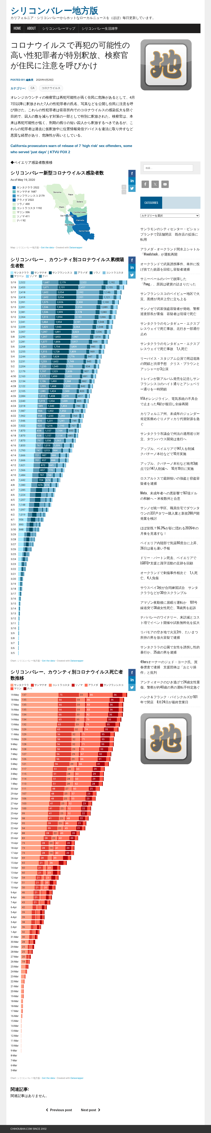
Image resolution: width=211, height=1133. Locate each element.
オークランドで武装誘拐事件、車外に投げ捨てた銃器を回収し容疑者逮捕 (170, 266)
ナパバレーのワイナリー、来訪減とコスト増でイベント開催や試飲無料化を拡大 (170, 620)
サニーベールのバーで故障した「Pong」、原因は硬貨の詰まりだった (168, 281)
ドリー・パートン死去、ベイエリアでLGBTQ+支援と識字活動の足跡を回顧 (168, 560)
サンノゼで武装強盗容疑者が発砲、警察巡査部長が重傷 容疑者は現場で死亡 (170, 311)
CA (32, 88)
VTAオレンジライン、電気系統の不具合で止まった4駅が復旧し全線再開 (169, 401)
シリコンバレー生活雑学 (100, 28)
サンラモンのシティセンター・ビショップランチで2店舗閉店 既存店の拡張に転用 (170, 234)
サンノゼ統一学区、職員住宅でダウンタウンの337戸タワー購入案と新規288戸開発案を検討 (170, 513)
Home (17, 28)
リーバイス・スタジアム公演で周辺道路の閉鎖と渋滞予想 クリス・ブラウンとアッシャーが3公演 (170, 363)
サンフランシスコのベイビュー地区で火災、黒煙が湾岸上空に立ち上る (170, 296)
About (31, 28)
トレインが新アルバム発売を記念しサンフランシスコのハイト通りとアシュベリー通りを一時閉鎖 (170, 383)
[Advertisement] (175, 125)
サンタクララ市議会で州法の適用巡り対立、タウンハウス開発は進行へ (170, 436)
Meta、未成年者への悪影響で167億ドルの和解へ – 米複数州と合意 (168, 495)
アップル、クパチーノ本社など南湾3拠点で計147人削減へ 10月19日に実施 (169, 466)
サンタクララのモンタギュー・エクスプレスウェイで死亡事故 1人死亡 (170, 346)
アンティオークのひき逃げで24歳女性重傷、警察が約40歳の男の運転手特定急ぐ (170, 684)
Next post (88, 1110)
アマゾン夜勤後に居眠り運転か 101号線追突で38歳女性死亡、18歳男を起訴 (168, 605)
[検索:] (168, 167)
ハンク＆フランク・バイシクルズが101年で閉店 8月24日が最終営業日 (168, 699)
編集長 (29, 79)
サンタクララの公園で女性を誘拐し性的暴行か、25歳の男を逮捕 (170, 649)
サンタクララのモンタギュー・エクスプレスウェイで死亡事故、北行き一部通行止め (170, 328)
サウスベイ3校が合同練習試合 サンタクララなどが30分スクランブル (169, 590)
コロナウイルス (51, 88)
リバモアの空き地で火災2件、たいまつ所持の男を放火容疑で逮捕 (169, 634)
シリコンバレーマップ (58, 28)
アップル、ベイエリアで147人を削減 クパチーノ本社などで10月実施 (169, 451)
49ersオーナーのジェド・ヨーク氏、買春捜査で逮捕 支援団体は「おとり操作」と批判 (168, 667)
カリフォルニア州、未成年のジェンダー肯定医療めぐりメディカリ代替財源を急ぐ (170, 418)
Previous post (61, 1110)
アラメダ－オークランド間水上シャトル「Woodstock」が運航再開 (170, 251)
